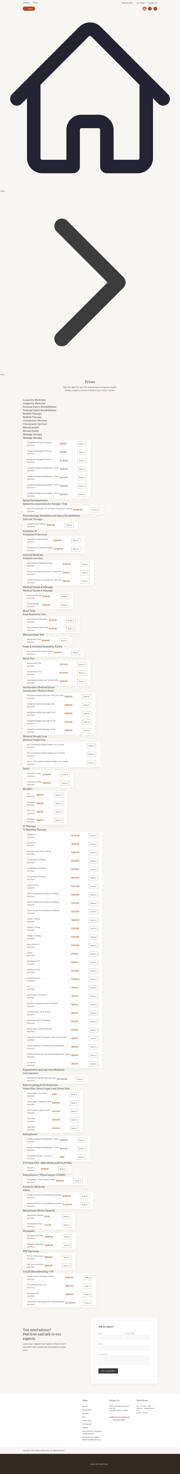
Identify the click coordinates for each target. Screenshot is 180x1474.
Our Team (140, 3)
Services (26, 2)
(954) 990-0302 (118, 1420)
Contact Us (152, 3)
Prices (35, 2)
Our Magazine (86, 1424)
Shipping (85, 1428)
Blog (83, 1417)
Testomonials (86, 1421)
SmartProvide (103, 1464)
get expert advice (106, 390)
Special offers (127, 3)
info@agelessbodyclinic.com (119, 1417)
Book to (82, 444)
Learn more (30, 445)
